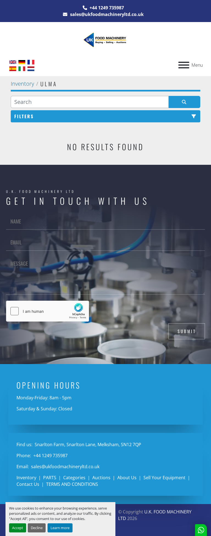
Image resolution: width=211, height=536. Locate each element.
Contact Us (27, 484)
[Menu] (183, 65)
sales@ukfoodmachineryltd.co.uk (106, 14)
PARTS (49, 478)
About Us (127, 478)
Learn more (60, 527)
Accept (17, 527)
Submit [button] (186, 331)
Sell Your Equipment (164, 478)
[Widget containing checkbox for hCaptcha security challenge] (47, 311)
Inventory (26, 478)
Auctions (101, 478)
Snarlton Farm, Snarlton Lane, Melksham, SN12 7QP (87, 444)
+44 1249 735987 (106, 8)
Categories (74, 478)
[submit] (184, 102)
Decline (37, 527)
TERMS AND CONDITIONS (72, 484)
